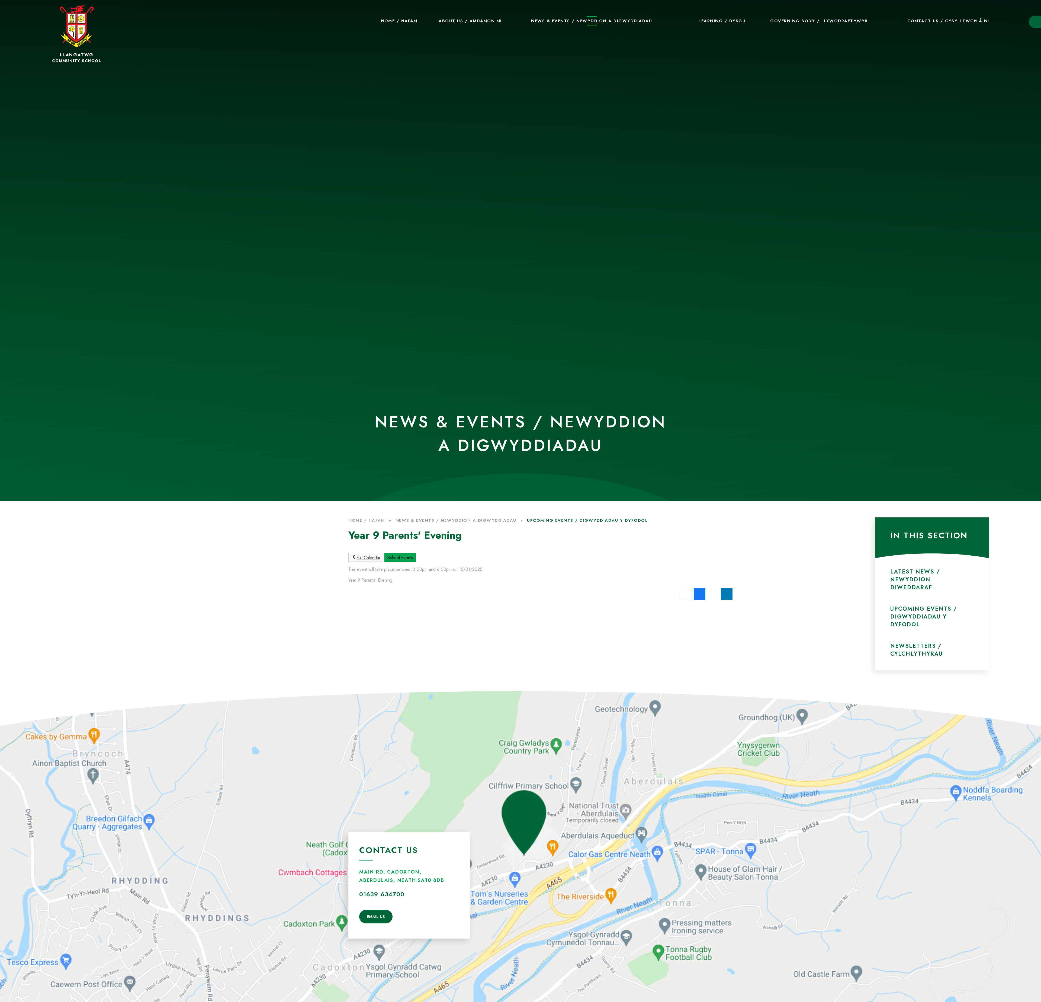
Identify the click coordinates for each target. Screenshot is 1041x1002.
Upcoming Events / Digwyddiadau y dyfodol (587, 520)
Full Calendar (368, 558)
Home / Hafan (366, 520)
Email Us (376, 916)
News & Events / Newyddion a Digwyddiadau (456, 520)
